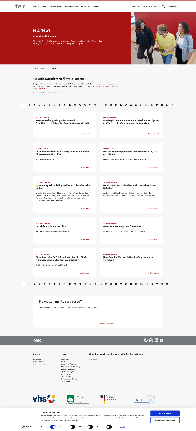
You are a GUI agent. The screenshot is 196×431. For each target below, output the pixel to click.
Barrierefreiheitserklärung (70, 367)
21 (126, 105)
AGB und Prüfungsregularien (71, 364)
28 (162, 105)
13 (85, 105)
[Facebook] (146, 340)
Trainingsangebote (71, 6)
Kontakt (96, 6)
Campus (140, 6)
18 (111, 105)
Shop (134, 6)
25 (146, 105)
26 (152, 105)
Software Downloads (68, 369)
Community (155, 6)
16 (101, 105)
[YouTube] (161, 340)
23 (136, 105)
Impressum (65, 359)
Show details (120, 427)
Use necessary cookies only (165, 420)
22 (131, 105)
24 (141, 105)
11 (75, 105)
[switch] (72, 427)
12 (80, 105)
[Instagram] (151, 340)
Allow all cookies (165, 413)
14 (90, 105)
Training (147, 6)
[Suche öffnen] (163, 6)
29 (167, 105)
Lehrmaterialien (55, 6)
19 (116, 105)
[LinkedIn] (156, 340)
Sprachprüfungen (39, 6)
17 (106, 105)
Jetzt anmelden (94, 359)
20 (121, 105)
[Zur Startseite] (20, 6)
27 (157, 105)
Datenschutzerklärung (69, 379)
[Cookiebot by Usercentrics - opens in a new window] (27, 427)
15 (95, 105)
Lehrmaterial (66, 374)
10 (70, 105)
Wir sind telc (85, 6)
